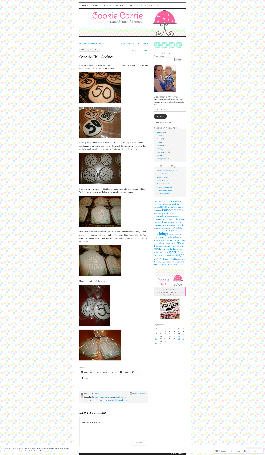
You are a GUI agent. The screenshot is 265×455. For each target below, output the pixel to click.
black (102, 397)
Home (85, 5)
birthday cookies (169, 204)
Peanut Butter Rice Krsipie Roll (167, 170)
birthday (95, 397)
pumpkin (180, 246)
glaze (155, 231)
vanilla (159, 262)
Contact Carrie (147, 5)
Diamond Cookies (163, 180)
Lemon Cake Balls (163, 174)
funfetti (180, 225)
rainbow (166, 248)
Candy (159, 142)
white (181, 261)
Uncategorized (161, 158)
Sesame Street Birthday (164, 187)
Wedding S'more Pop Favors (166, 184)
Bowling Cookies (162, 177)
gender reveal (158, 228)
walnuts (169, 261)
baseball (179, 201)
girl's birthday (177, 227)
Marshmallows (161, 152)
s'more (166, 252)
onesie (169, 240)
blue (163, 207)
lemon (170, 234)
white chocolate (160, 264)
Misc (158, 155)
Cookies (97, 393)
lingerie (156, 237)
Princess (174, 246)
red (172, 248)
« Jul (155, 344)
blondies (157, 207)
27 (179, 339)
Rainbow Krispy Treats (164, 190)
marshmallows (173, 237)
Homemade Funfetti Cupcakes (92, 43)
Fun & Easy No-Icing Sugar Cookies (132, 43)
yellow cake (179, 264)
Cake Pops (160, 135)
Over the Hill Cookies (96, 56)
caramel (173, 213)
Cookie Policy (48, 451)
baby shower (170, 201)
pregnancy (167, 246)
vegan (163, 262)
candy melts (163, 213)
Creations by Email (167, 96)
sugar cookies (113, 400)
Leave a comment (140, 393)
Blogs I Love (124, 5)
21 (183, 336)
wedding (175, 261)
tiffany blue (173, 259)
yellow (169, 264)
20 (179, 336)
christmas (169, 219)
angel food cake (158, 201)
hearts (156, 234)
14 (183, 334)
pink (177, 243)
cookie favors (120, 397)
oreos (182, 240)
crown (180, 222)
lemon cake (177, 234)
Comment (138, 442)
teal (167, 259)
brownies (158, 210)
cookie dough (179, 219)
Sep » (160, 344)
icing (86, 400)
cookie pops (173, 222)
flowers (173, 225)
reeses (176, 249)
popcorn (160, 246)
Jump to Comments (138, 50)
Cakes (159, 139)
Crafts (159, 149)
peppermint (169, 243)
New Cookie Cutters (163, 194)
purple (157, 248)
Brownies (160, 132)
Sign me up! (160, 116)
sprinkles (103, 400)
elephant (168, 225)
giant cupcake (167, 228)
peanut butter (160, 243)
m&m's (162, 237)
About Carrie (102, 5)
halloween (178, 231)
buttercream (109, 397)
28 (183, 339)
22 (156, 339)
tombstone (123, 400)
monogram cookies (160, 240)
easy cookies (159, 225)
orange (176, 240)
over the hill (94, 400)
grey (172, 231)
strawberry (170, 255)
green (167, 230)
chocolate (160, 216)
